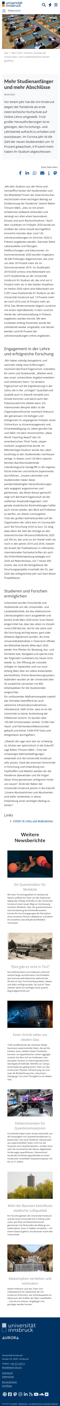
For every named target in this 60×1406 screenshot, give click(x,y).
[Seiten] (55, 4)
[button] (20, 173)
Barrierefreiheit (9, 1382)
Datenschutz (8, 1376)
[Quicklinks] (50, 4)
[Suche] (44, 4)
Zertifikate (7, 1385)
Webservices (23, 1404)
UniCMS (14, 1404)
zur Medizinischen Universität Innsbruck (43, 1404)
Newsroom (14, 10)
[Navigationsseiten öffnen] (4, 11)
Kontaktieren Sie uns (12, 1367)
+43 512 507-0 (17, 1363)
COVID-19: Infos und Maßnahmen (33, 821)
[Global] (49, 4)
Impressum (7, 1372)
